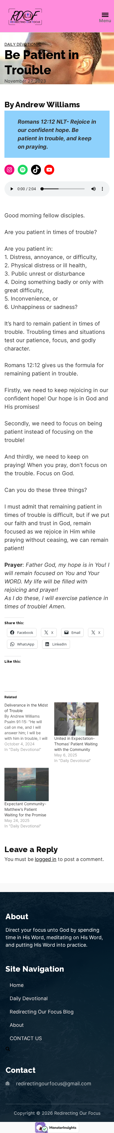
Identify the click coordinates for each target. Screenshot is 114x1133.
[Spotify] (23, 170)
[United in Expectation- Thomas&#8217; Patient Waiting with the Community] (76, 719)
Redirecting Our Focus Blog (42, 1012)
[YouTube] (49, 170)
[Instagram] (9, 170)
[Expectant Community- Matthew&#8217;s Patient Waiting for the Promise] (26, 784)
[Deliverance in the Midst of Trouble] (29, 727)
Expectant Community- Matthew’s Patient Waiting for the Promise (25, 809)
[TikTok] (36, 170)
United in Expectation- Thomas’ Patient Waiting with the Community (76, 744)
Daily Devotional (23, 44)
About (17, 1025)
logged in (45, 859)
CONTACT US (26, 1038)
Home (17, 985)
